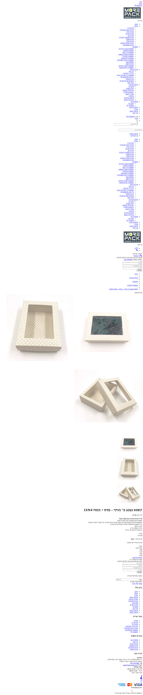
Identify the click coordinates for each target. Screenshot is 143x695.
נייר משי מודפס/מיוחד (127, 77)
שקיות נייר (130, 28)
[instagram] (141, 680)
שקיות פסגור (130, 39)
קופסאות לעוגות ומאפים (126, 54)
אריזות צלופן (130, 79)
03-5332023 (130, 116)
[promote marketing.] (135, 691)
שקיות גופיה (130, 41)
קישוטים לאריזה (129, 92)
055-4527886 (134, 663)
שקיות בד (131, 35)
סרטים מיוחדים (129, 98)
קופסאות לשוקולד (128, 56)
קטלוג (136, 593)
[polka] (108, 361)
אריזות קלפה (130, 64)
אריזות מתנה (134, 644)
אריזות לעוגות (133, 646)
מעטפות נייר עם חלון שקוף (125, 75)
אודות (136, 595)
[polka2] (40, 361)
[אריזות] (132, 19)
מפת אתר (135, 603)
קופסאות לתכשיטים (127, 58)
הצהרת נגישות (133, 599)
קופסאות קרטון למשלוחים (125, 60)
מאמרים (135, 607)
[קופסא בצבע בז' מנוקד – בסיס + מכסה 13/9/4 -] (129, 454)
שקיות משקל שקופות (127, 43)
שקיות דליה (130, 32)
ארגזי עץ (131, 103)
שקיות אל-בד (129, 34)
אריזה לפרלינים (133, 647)
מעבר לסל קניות (137, 583)
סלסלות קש (130, 105)
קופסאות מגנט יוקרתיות (126, 49)
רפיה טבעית (130, 88)
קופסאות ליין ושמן (128, 52)
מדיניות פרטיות (133, 601)
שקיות (136, 620)
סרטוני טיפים (134, 597)
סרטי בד (131, 86)
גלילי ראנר (130, 83)
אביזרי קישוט (129, 94)
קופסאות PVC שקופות (126, 68)
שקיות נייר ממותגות (132, 626)
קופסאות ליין (134, 632)
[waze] (141, 682)
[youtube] (141, 678)
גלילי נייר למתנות (128, 73)
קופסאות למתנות (128, 51)
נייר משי (131, 71)
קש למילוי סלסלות (128, 90)
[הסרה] (117, 580)
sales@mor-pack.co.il (130, 665)
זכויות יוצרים (134, 605)
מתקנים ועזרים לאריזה (127, 81)
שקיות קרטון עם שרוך (127, 30)
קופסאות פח (130, 62)
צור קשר (135, 608)
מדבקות (131, 96)
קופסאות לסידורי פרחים (126, 66)
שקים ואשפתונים (128, 45)
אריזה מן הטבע (129, 100)
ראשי (136, 591)
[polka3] (108, 429)
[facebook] (141, 676)
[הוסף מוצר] (140, 580)
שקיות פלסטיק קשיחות (126, 37)
